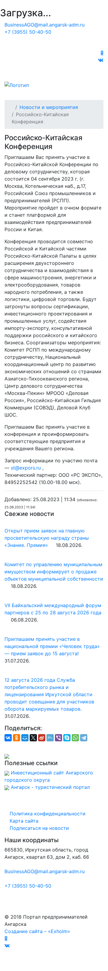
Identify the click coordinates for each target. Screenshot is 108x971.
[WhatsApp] (75, 737)
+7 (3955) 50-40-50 (27, 32)
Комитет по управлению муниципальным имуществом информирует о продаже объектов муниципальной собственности (53, 571)
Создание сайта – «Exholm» (37, 931)
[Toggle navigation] (17, 91)
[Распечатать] (10, 746)
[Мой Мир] (24, 737)
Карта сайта (23, 821)
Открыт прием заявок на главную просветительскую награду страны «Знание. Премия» (46, 538)
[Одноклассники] (16, 737)
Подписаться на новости (38, 828)
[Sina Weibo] (41, 737)
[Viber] (58, 737)
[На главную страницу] (54, 45)
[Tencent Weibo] (50, 737)
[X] (33, 737)
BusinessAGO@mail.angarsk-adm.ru (44, 25)
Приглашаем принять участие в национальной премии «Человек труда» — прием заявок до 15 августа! (52, 646)
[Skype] (66, 737)
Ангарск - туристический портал (50, 787)
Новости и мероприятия (49, 107)
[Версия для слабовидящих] (102, 75)
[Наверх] (2, 967)
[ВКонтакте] (8, 737)
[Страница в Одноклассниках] (102, 53)
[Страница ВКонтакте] (101, 60)
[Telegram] (83, 737)
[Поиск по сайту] (102, 67)
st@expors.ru (26, 468)
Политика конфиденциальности (47, 814)
